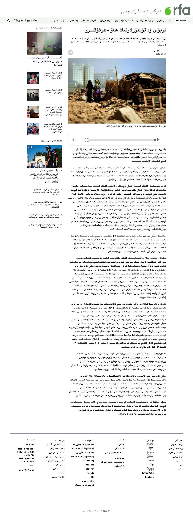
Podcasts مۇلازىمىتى (114, 452)
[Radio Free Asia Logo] (155, 9)
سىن (56, 20)
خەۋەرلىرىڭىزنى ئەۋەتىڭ (84, 485)
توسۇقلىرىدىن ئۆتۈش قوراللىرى (111, 462)
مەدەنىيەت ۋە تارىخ (124, 20)
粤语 (151, 448)
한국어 (150, 456)
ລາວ (151, 460)
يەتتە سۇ (74, 20)
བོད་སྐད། (150, 469)
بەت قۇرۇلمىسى (58, 477)
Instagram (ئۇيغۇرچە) (83, 452)
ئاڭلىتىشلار (119, 448)
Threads (90, 473)
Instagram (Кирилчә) (82, 456)
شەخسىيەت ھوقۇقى (56, 448)
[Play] (159, 140)
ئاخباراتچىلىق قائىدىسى (55, 444)
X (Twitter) (87, 460)
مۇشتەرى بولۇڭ (88, 481)
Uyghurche (31, 20)
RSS (92, 477)
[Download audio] (73, 139)
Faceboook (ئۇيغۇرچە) (83, 444)
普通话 (150, 444)
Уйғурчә (18, 20)
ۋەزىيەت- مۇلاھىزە (144, 20)
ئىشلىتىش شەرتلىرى (56, 452)
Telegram (89, 469)
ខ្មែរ (152, 465)
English (149, 477)
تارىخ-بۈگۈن (105, 20)
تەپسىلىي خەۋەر (164, 20)
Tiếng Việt (148, 473)
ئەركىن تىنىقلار (89, 20)
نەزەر (64, 20)
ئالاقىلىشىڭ (119, 466)
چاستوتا (121, 444)
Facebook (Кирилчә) (83, 448)
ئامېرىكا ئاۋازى (58, 469)
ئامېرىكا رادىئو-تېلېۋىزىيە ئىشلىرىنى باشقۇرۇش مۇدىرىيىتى (54, 461)
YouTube (90, 465)
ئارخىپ (180, 469)
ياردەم (61, 473)
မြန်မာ (150, 452)
